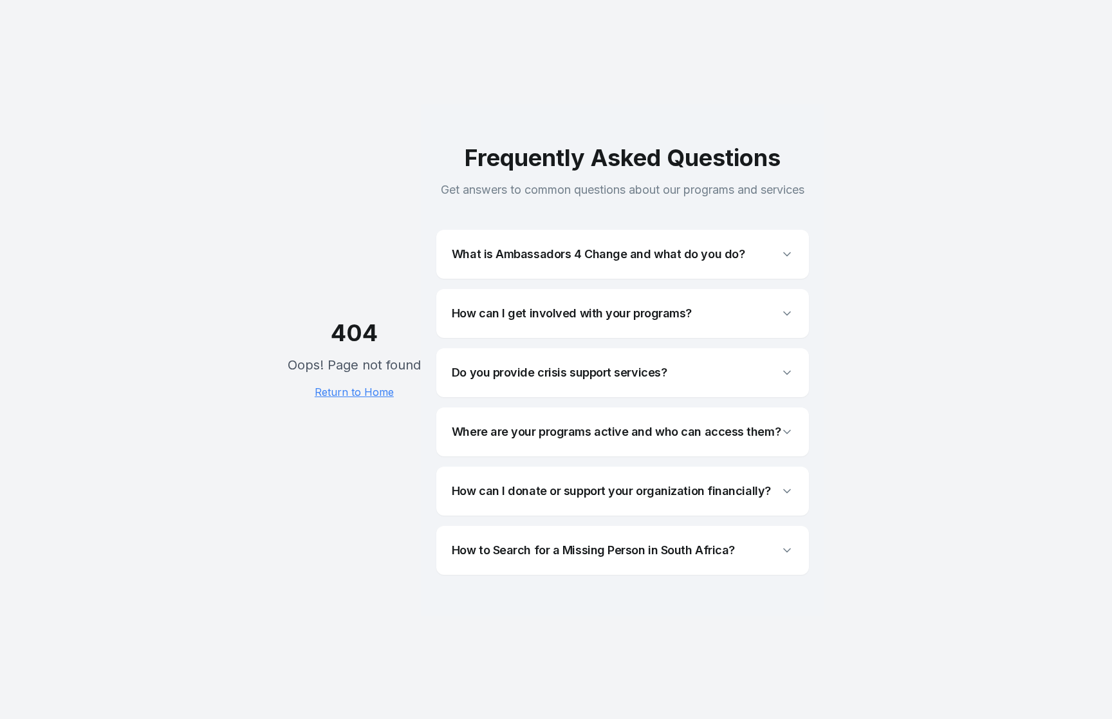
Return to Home (354, 392)
